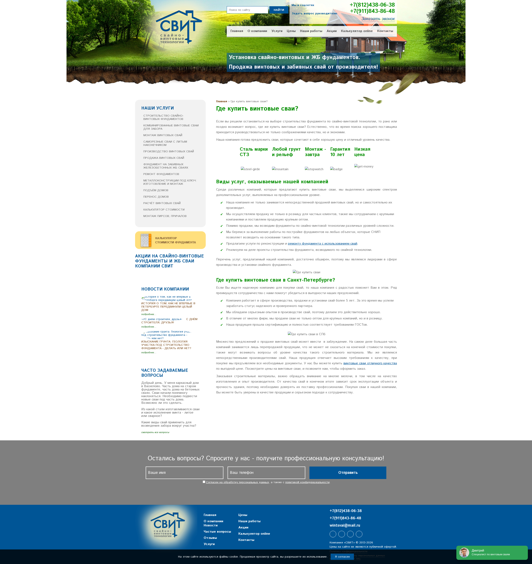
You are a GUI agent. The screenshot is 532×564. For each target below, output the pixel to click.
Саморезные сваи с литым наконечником (165, 143)
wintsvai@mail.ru (345, 525)
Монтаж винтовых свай (162, 135)
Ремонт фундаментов (161, 174)
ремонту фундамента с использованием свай (322, 243)
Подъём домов (155, 190)
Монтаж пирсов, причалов (165, 216)
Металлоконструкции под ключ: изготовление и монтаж (170, 182)
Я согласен (342, 557)
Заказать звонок (378, 19)
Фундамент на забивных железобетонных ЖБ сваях (165, 166)
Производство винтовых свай (168, 151)
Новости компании (165, 289)
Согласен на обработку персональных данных (237, 482)
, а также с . (268, 482)
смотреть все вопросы (155, 432)
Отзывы (210, 538)
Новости (211, 525)
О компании (257, 31)
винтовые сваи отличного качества (370, 363)
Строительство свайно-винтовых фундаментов (163, 117)
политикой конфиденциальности (307, 482)
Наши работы (311, 31)
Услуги (276, 31)
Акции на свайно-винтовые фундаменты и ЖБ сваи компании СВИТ (169, 261)
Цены (291, 31)
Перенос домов (156, 197)
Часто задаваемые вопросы (164, 373)
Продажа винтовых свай (163, 158)
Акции (332, 31)
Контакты (385, 31)
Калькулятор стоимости (164, 210)
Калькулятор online (357, 31)
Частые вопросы (217, 531)
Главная (236, 31)
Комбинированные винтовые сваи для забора (171, 127)
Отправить (348, 472)
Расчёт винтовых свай (162, 203)
